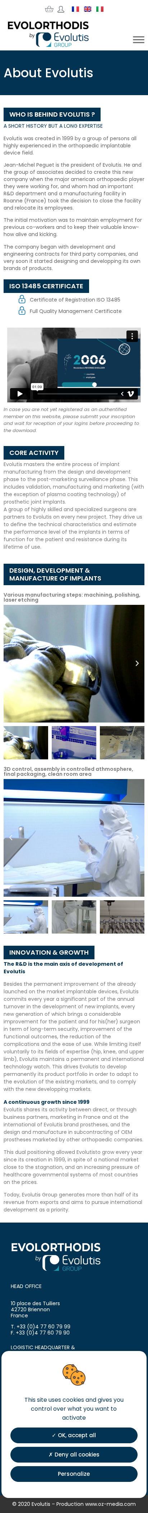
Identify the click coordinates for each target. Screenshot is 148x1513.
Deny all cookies (76, 1454)
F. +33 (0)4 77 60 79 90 (40, 1332)
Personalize (74, 1474)
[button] (10, 663)
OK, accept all (76, 1435)
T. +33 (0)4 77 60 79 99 (40, 1326)
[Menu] (138, 39)
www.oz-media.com (110, 1504)
